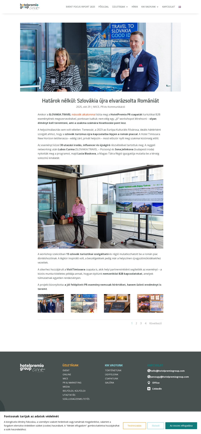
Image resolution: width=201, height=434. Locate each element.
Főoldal (103, 6)
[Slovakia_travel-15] (150, 312)
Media (66, 386)
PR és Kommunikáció (112, 106)
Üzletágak (118, 6)
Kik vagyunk (148, 6)
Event (66, 370)
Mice (65, 378)
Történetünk (113, 370)
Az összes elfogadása (181, 425)
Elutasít (156, 425)
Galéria (109, 382)
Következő (155, 323)
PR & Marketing (72, 382)
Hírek (135, 6)
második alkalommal (84, 114)
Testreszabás (134, 425)
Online (67, 374)
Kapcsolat (168, 6)
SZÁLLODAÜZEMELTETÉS (76, 398)
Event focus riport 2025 (80, 6)
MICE (96, 106)
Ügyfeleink (111, 374)
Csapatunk (111, 378)
